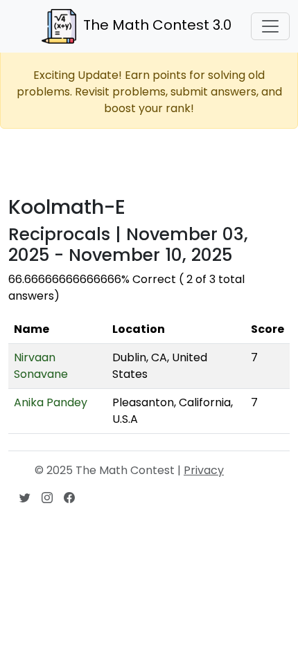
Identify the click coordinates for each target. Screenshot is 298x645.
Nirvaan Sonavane (41, 365)
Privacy (204, 470)
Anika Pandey (50, 402)
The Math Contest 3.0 (157, 25)
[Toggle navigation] (270, 26)
